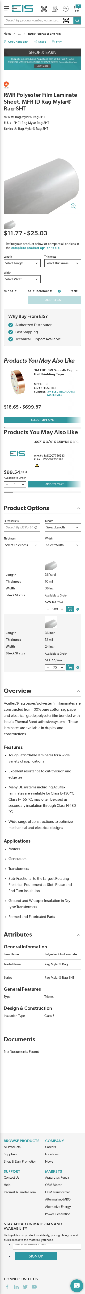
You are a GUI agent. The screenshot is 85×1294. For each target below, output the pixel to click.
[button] (42, 20)
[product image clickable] (10, 223)
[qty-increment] (23, 300)
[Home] (22, 9)
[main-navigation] (6, 8)
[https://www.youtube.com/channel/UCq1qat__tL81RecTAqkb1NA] (34, 1286)
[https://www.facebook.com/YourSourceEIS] (7, 1286)
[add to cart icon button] (70, 609)
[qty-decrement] (7, 300)
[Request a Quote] (55, 9)
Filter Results (11, 520)
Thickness (50, 256)
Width (7, 272)
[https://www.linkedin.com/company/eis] (16, 1286)
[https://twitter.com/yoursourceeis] (25, 1286)
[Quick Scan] (44, 9)
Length (8, 256)
